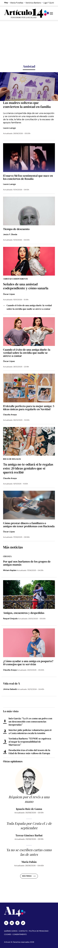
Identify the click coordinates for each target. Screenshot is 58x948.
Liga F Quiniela (50, 3)
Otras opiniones (13, 761)
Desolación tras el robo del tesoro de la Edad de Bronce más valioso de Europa (29, 752)
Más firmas (27, 876)
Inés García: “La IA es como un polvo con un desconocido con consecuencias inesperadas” (30, 721)
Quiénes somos (10, 931)
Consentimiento (20, 934)
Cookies (7, 934)
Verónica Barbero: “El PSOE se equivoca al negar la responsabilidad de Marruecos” (30, 741)
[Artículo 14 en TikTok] (23, 923)
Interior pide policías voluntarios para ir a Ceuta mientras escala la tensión (30, 731)
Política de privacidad (38, 931)
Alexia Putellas (16, 3)
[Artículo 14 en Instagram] (12, 923)
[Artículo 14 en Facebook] (17, 923)
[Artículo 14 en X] (6, 923)
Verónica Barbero (33, 3)
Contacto (23, 931)
